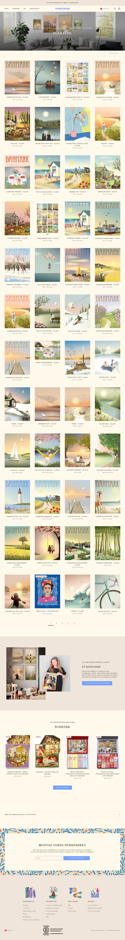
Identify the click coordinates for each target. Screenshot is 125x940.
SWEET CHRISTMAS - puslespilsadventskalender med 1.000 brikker (77, 774)
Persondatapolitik (52, 911)
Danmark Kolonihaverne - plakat (77, 564)
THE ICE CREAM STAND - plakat (47, 192)
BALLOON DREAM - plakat (47, 284)
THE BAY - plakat (107, 143)
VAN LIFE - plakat (17, 143)
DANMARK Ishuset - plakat (77, 238)
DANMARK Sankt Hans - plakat (77, 284)
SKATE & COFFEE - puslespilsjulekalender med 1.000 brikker (107, 774)
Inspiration (34, 8)
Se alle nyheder (62, 787)
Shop (7, 8)
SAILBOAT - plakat (17, 470)
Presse (70, 908)
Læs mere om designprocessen (97, 683)
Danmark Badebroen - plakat (17, 377)
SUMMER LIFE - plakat (77, 192)
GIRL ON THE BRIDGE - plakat (47, 331)
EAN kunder (72, 911)
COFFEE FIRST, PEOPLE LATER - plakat (77, 144)
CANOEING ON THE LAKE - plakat (17, 611)
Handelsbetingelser (52, 908)
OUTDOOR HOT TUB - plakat (77, 377)
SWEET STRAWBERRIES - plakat (47, 362)
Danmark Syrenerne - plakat (107, 331)
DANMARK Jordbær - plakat (17, 191)
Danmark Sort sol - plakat (17, 97)
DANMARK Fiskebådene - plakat (107, 238)
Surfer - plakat (77, 611)
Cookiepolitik (50, 914)
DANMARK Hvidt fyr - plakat (17, 516)
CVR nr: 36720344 (94, 911)
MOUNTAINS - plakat (108, 424)
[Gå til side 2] (74, 623)
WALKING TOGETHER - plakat (108, 470)
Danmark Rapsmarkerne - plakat (17, 564)
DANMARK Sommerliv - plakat (47, 516)
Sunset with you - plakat (47, 563)
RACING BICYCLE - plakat (107, 611)
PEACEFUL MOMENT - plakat (77, 470)
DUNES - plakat (78, 424)
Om (24, 8)
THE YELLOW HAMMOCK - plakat (47, 470)
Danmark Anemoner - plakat (107, 563)
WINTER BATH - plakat (107, 377)
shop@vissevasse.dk (95, 908)
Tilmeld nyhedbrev (77, 858)
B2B (69, 905)
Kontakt (25, 905)
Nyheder (15, 8)
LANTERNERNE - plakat (47, 97)
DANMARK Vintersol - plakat (17, 284)
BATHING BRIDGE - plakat (77, 516)
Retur (25, 914)
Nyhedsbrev (27, 917)
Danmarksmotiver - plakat (47, 238)
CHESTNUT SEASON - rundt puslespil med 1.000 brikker (17, 773)
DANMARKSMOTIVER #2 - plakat (77, 97)
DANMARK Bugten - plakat (17, 331)
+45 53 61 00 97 (93, 905)
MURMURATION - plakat (47, 424)
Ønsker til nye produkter (31, 920)
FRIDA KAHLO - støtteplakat (47, 611)
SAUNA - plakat (17, 424)
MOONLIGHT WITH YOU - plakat (47, 143)
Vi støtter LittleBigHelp (54, 905)
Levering (26, 908)
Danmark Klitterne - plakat (107, 97)
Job (47, 917)
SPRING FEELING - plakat (107, 191)
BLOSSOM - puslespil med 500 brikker (47, 773)
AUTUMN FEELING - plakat (17, 238)
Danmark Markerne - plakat (107, 284)
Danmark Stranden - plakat (107, 516)
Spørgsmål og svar (29, 911)
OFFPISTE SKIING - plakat (77, 331)
